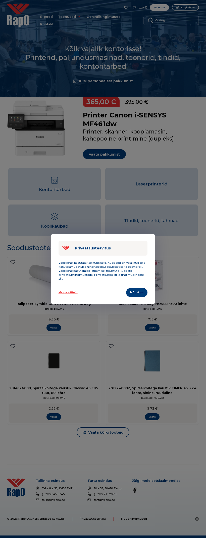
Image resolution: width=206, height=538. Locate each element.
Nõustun (136, 292)
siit (61, 278)
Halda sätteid (68, 292)
